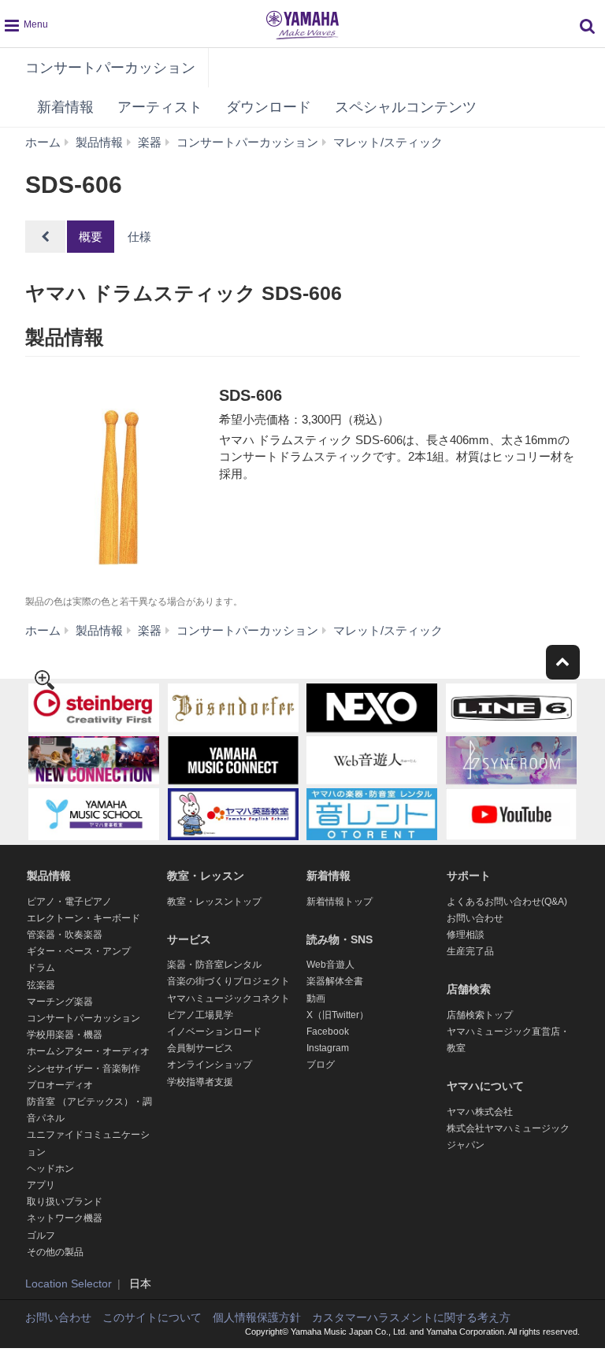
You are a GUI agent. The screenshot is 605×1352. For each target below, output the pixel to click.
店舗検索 (469, 989)
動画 (315, 998)
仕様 (139, 236)
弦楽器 (41, 985)
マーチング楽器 (60, 1001)
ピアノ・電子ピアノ (69, 901)
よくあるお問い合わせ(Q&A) (507, 901)
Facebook (327, 1031)
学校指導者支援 (200, 1081)
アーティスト (159, 107)
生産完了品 (470, 951)
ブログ (320, 1064)
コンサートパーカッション (110, 68)
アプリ (41, 1185)
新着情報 (65, 107)
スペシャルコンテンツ (406, 107)
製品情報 (49, 875)
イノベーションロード (214, 1031)
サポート (469, 875)
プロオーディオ (60, 1085)
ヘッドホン (50, 1168)
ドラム (41, 967)
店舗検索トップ (480, 1014)
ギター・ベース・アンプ (79, 951)
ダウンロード (268, 107)
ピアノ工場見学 (200, 1014)
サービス (189, 939)
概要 (90, 236)
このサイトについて (152, 1317)
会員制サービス (200, 1048)
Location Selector (68, 1283)
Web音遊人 (330, 964)
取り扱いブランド (64, 1201)
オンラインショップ (209, 1064)
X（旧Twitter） (337, 1014)
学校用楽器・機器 (64, 1034)
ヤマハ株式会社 (480, 1111)
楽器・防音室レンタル (214, 964)
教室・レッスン (205, 875)
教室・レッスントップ (214, 901)
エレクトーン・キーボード (83, 918)
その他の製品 (55, 1252)
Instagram (327, 1048)
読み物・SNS (339, 939)
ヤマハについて (485, 1086)
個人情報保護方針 (257, 1317)
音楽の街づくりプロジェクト (228, 981)
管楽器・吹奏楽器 (64, 934)
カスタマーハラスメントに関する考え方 (411, 1317)
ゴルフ (41, 1235)
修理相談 (465, 934)
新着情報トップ (339, 901)
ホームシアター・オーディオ (88, 1051)
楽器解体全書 (334, 981)
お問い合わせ (475, 918)
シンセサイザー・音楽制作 (83, 1068)
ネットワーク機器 (64, 1218)
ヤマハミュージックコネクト (228, 998)
